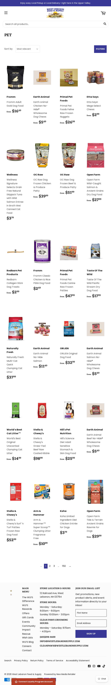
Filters (100, 49)
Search (7, 660)
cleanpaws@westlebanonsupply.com (64, 646)
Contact (27, 650)
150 (64, 566)
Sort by (8, 48)
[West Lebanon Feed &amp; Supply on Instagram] (94, 666)
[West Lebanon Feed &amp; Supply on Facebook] (89, 666)
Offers (25, 613)
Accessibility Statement (78, 660)
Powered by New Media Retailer (59, 674)
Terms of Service (54, 660)
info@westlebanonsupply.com (60, 641)
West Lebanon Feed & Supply (26, 674)
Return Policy (37, 660)
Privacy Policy (21, 660)
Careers (26, 646)
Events (26, 621)
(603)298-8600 (47, 637)
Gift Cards (28, 617)
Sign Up (91, 634)
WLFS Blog (28, 642)
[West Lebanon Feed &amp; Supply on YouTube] (99, 666)
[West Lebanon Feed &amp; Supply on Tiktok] (104, 666)
